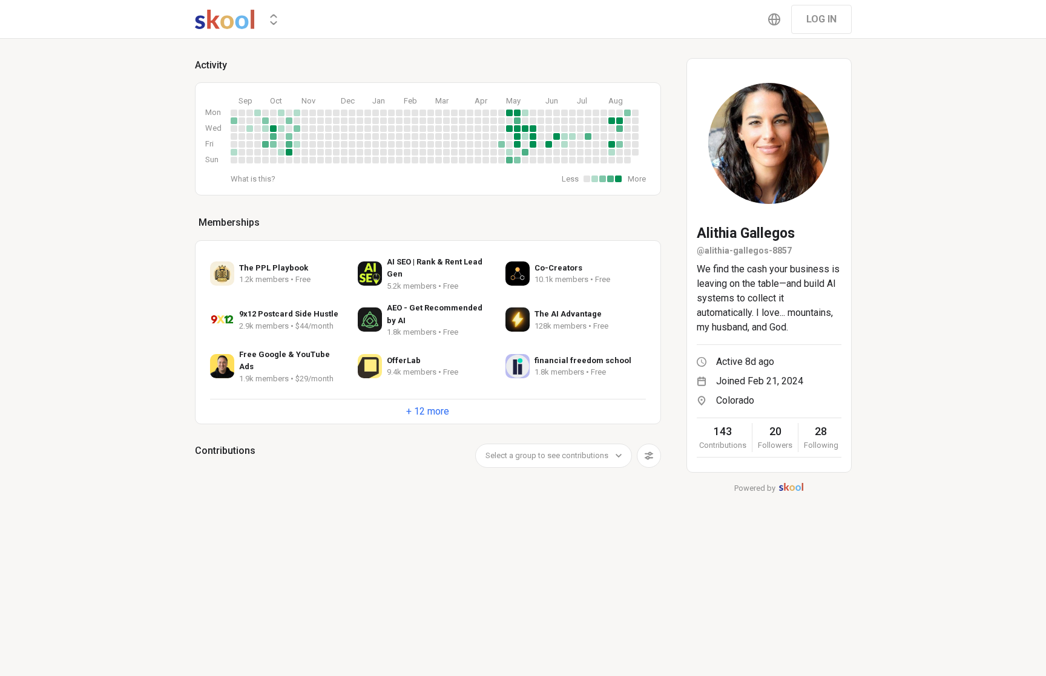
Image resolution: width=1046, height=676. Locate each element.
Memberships (229, 222)
